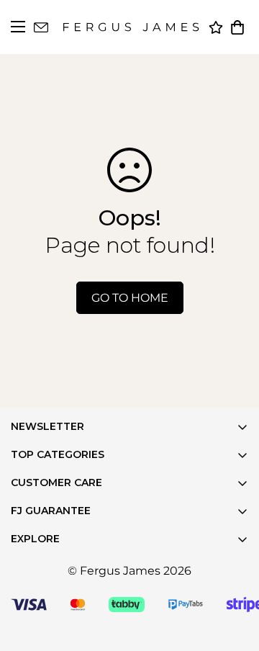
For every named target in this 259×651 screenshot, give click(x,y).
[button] (237, 27)
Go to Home (129, 298)
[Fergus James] (131, 27)
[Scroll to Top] (230, 622)
